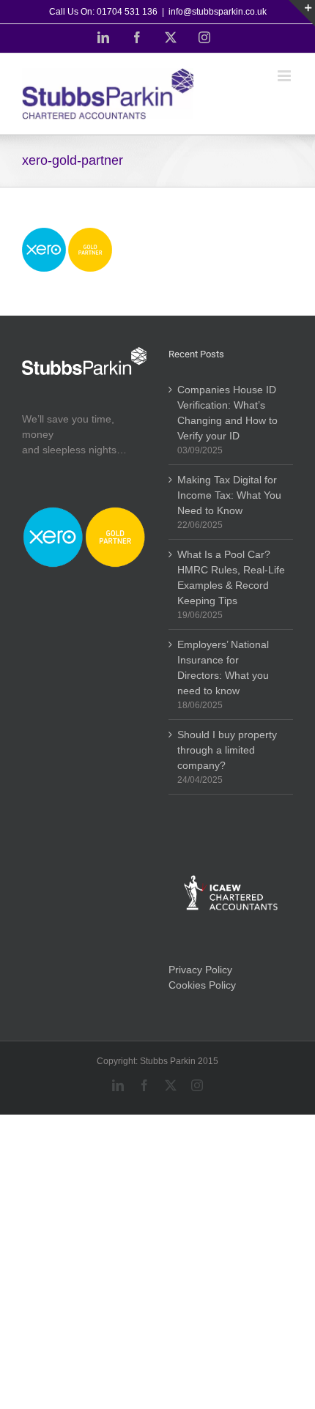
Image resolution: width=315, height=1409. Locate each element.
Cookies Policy (202, 985)
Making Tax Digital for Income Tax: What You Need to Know (229, 495)
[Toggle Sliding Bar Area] (302, 13)
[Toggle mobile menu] (285, 75)
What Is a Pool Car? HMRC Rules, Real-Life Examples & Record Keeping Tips (231, 577)
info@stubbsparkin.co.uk (217, 12)
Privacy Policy (200, 969)
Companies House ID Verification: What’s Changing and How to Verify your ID (227, 413)
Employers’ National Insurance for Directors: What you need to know (223, 667)
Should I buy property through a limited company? (227, 750)
